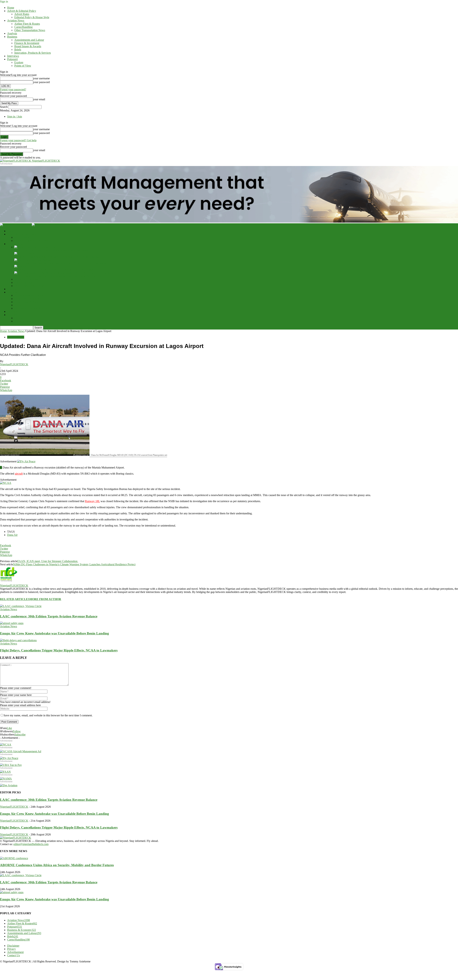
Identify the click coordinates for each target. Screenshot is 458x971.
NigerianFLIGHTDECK (14, 364)
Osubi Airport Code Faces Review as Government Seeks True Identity (54, 269)
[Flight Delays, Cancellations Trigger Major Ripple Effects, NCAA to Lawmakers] (32, 259)
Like (9, 728)
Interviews (13, 55)
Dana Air (12, 534)
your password (41, 82)
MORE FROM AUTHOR (45, 599)
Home (10, 7)
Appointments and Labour (29, 39)
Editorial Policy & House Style (31, 17)
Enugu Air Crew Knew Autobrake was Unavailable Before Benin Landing (56, 256)
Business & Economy (21, 929)
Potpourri (12, 59)
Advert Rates (21, 14)
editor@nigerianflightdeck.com (30, 844)
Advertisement (15, 952)
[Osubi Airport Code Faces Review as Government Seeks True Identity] (26, 266)
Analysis (12, 33)
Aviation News (15, 20)
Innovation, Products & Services (32, 52)
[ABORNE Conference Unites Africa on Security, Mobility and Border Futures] (14, 858)
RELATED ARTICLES (15, 599)
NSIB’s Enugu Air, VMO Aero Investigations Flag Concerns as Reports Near (58, 276)
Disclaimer (13, 945)
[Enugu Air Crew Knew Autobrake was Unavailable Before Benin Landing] (26, 253)
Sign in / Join (14, 116)
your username (41, 78)
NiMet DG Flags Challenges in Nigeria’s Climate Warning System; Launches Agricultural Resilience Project (74, 564)
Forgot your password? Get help (18, 140)
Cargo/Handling (23, 26)
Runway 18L (92, 501)
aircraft (19, 473)
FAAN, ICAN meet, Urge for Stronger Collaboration (47, 561)
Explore (18, 62)
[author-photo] (8, 582)
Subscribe (20, 734)
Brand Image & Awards (27, 46)
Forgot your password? (13, 89)
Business (12, 36)
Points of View (22, 65)
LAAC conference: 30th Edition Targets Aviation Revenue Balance (52, 250)
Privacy (11, 948)
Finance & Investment (26, 43)
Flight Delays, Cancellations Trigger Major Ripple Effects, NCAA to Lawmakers (60, 263)
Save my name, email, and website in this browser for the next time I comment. (48, 715)
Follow (17, 731)
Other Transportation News (29, 30)
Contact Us (13, 955)
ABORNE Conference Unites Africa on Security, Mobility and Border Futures (57, 865)
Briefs (17, 49)
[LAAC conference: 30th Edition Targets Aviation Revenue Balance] (35, 247)
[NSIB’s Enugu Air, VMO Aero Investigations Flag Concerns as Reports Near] (64, 272)
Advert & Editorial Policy (21, 10)
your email (39, 99)
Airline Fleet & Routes (27, 23)
